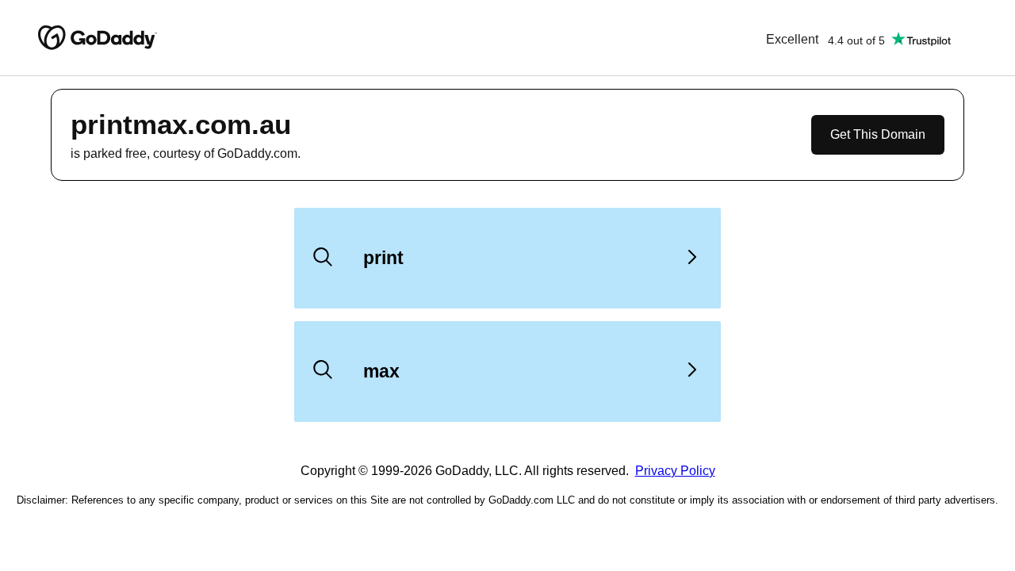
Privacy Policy (675, 470)
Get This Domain (877, 134)
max (381, 371)
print (383, 257)
